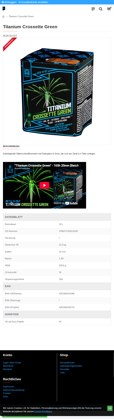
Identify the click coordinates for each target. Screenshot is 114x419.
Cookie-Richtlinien (43, 411)
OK (110, 408)
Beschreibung (11, 146)
